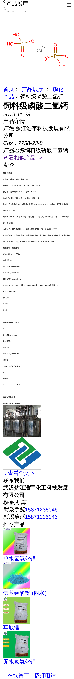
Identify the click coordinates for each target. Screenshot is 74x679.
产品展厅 (32, 89)
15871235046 (41, 510)
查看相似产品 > (22, 158)
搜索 (26, 12)
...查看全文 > (18, 473)
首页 (8, 89)
